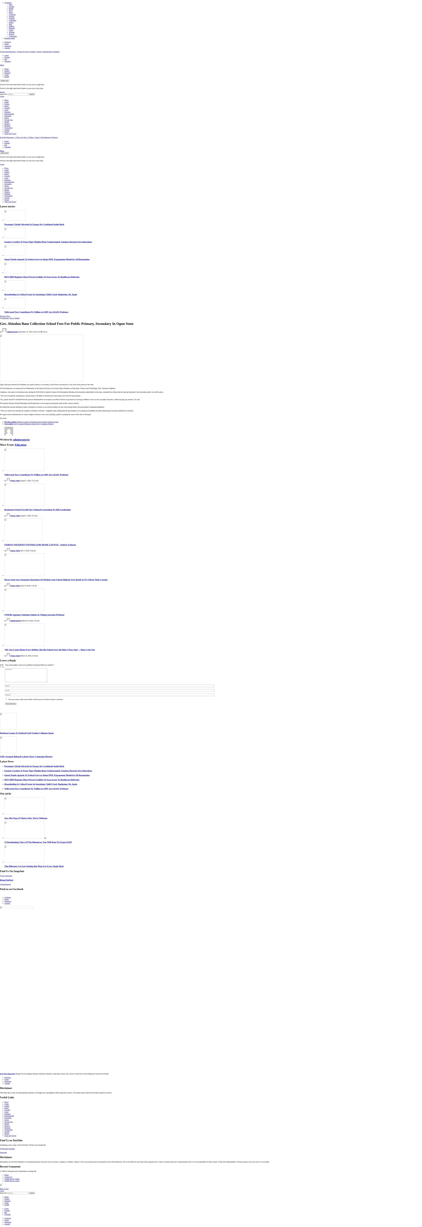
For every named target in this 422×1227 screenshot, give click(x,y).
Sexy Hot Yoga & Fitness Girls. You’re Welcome (25, 818)
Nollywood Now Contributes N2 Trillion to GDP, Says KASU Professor (36, 312)
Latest (6, 55)
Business (7, 73)
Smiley (11, 22)
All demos (8, 3)
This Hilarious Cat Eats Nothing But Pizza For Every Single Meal (34, 866)
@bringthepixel (5, 884)
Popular (7, 57)
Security (7, 108)
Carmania (12, 14)
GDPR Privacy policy (12, 1179)
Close (2, 1191)
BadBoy (12, 26)
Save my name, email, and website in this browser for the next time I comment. (35, 699)
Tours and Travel (10, 134)
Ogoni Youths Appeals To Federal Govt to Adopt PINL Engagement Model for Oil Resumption (47, 259)
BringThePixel (6, 880)
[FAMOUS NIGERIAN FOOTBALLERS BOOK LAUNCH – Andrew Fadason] (213, 530)
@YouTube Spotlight (7, 1149)
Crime (6, 75)
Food (10, 11)
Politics (6, 71)
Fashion (11, 16)
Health (6, 77)
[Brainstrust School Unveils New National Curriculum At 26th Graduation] (213, 494)
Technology (8, 128)
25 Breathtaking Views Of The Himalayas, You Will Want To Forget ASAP (38, 842)
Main (10, 5)
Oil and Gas (8, 120)
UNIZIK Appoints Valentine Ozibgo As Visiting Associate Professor (34, 615)
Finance (7, 124)
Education (7, 116)
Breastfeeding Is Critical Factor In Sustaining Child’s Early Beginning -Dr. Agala (40, 294)
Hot (5, 59)
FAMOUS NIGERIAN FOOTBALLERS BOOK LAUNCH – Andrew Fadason (40, 545)
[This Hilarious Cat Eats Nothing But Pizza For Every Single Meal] (213, 854)
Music (11, 13)
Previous (3, 316)
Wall (10, 24)
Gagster (11, 7)
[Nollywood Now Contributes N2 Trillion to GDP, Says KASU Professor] (213, 303)
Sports (6, 118)
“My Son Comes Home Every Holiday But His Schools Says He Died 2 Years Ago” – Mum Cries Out (49, 650)
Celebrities (12, 20)
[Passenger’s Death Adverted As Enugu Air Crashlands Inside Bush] (213, 215)
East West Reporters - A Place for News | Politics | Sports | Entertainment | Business (29, 137)
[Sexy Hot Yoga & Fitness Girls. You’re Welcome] (213, 806)
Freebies (12, 18)
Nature (6, 132)
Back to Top (4, 1189)
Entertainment (9, 114)
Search (32, 94)
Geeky (11, 30)
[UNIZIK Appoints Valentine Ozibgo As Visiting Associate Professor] (213, 600)
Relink (11, 9)
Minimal (12, 28)
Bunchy (11, 34)
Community (13, 36)
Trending (7, 61)
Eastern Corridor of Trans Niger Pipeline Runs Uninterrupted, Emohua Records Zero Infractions (48, 242)
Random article (9, 38)
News (6, 100)
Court (6, 110)
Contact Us (8, 1177)
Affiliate (12, 32)
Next (8, 316)
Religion (7, 126)
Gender (7, 130)
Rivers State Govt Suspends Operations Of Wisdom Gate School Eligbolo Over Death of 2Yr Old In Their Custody (56, 580)
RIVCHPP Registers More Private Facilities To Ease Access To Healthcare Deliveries (41, 277)
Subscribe (3, 1152)
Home (6, 69)
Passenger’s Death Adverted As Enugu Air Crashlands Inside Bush (34, 224)
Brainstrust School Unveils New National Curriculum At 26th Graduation (37, 510)
